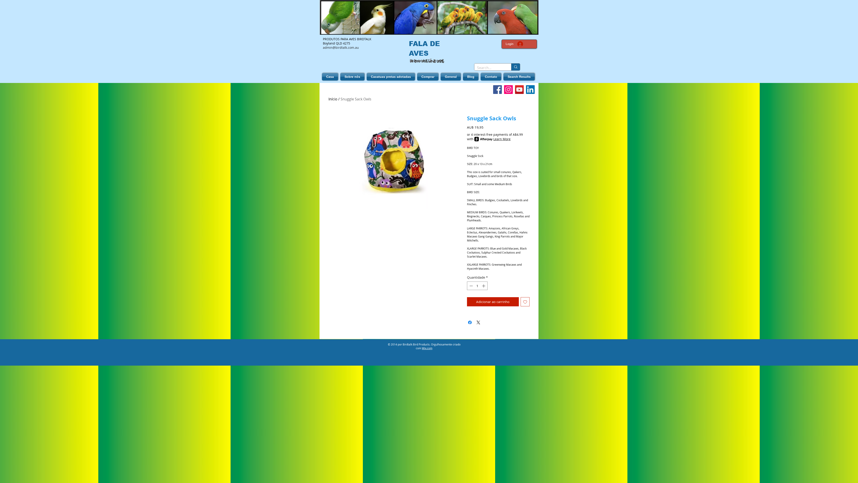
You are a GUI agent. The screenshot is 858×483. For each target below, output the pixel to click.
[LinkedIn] (530, 89)
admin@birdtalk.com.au (341, 47)
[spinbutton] (477, 286)
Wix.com (427, 348)
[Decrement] (471, 286)
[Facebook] (497, 89)
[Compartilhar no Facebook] (470, 322)
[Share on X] (478, 322)
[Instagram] (508, 89)
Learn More (502, 139)
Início (332, 99)
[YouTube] (519, 89)
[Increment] (484, 286)
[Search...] (515, 67)
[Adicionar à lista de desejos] (525, 301)
